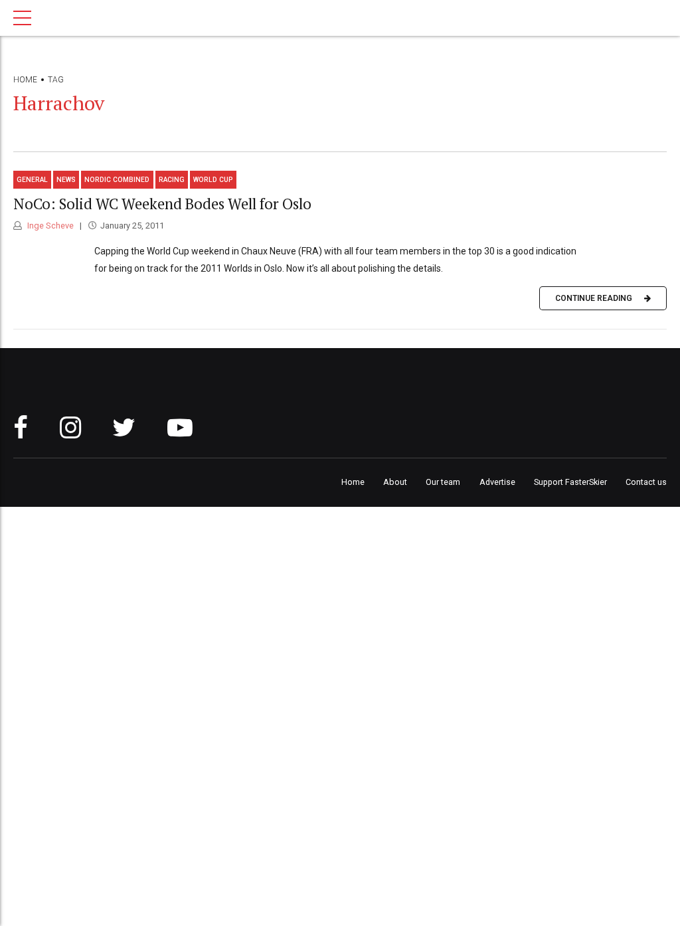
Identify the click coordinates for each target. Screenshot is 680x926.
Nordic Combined (116, 179)
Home (25, 79)
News (66, 179)
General (32, 179)
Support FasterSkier (570, 482)
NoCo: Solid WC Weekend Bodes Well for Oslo (162, 203)
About (395, 482)
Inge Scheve (49, 226)
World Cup (213, 179)
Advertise (497, 482)
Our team (443, 482)
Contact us (646, 482)
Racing (172, 179)
